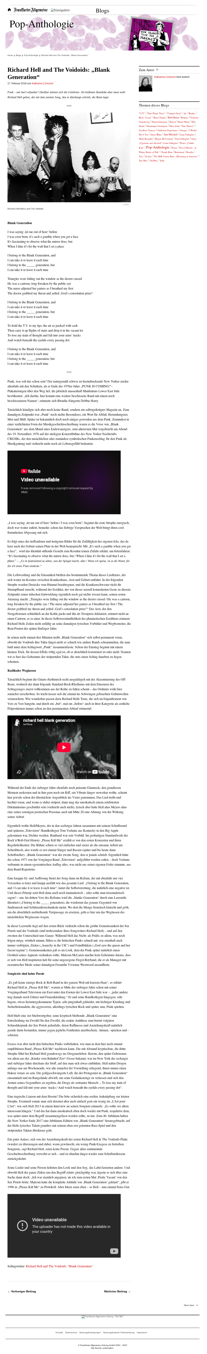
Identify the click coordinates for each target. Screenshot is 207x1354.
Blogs (102, 10)
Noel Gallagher (182, 138)
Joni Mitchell (171, 134)
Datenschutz (71, 1332)
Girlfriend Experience (167, 130)
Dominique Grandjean (157, 125)
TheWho (154, 160)
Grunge (183, 130)
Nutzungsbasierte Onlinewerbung (118, 1332)
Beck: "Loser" (145, 117)
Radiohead (179, 152)
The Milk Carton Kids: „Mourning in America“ (176, 156)
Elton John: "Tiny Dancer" (181, 125)
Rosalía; (190, 152)
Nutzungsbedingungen (90, 1332)
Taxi (141, 156)
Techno (148, 156)
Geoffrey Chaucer (147, 130)
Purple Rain (167, 152)
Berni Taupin (160, 117)
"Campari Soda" (174, 113)
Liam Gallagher (187, 134)
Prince (174, 147)
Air (185, 113)
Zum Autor (146, 69)
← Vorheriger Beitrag (21, 1291)
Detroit (172, 121)
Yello (162, 160)
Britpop (184, 117)
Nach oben (189, 1305)
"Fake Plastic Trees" (156, 113)
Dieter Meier (184, 121)
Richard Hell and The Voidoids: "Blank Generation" (59, 1266)
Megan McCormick (164, 138)
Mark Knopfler (146, 138)
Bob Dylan (173, 117)
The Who (143, 160)
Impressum (142, 1332)
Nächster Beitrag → (117, 1291)
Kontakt (59, 1332)
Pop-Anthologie (42, 23)
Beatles (192, 113)
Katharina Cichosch (42, 83)
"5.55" (142, 113)
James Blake (156, 134)
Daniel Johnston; (159, 121)
